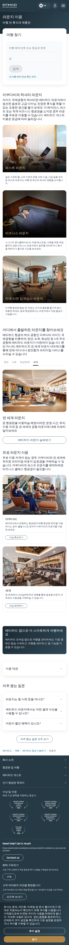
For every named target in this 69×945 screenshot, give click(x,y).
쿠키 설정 (34, 931)
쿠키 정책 (38, 916)
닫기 (34, 939)
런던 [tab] (6, 362)
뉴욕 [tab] (14, 362)
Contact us (13, 857)
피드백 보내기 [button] (15, 897)
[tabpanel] (34, 407)
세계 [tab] (35, 362)
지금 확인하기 (16, 537)
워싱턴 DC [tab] (25, 362)
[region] (34, 924)
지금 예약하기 (18, 605)
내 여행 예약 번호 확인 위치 (22, 76)
